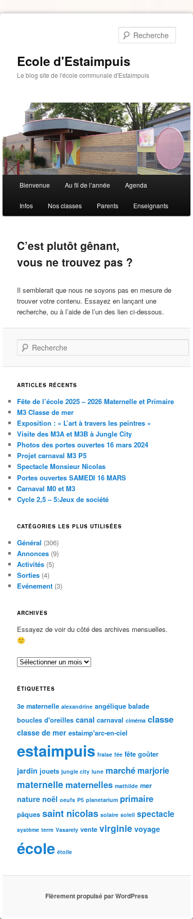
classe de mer (41, 732)
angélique (110, 706)
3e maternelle (38, 706)
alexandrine (77, 706)
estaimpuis (56, 750)
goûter (148, 754)
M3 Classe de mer (45, 412)
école (36, 848)
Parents (107, 205)
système (28, 829)
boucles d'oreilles (45, 720)
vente (88, 829)
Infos (26, 205)
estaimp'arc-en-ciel (98, 733)
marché (120, 770)
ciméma (136, 720)
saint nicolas (70, 813)
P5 (80, 800)
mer (146, 785)
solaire (109, 814)
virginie (115, 828)
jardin (27, 770)
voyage (147, 829)
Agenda (136, 184)
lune (97, 771)
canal (85, 719)
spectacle (155, 814)
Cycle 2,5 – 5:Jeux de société (63, 499)
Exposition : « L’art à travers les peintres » (84, 423)
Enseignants (150, 205)
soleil (127, 814)
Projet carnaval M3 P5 (51, 455)
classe (160, 719)
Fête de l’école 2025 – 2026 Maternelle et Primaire (95, 401)
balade (138, 706)
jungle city (75, 771)
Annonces (33, 553)
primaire (136, 798)
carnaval (110, 720)
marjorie (153, 770)
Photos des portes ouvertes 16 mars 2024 (82, 444)
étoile (64, 852)
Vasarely (67, 829)
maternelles (89, 784)
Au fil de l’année (87, 184)
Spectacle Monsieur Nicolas (61, 466)
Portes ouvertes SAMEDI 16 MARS (71, 477)
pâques (28, 814)
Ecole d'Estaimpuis (73, 61)
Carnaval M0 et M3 (46, 488)
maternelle (40, 784)
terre (47, 829)
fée (118, 754)
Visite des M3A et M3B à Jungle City (74, 434)
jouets (49, 771)
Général (29, 542)
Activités (30, 564)
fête (130, 754)
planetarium (102, 800)
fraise (104, 754)
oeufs (67, 800)
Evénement (34, 586)
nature (28, 799)
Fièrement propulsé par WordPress (96, 895)
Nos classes (65, 205)
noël (50, 799)
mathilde (126, 786)
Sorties (28, 575)
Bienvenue (35, 184)
